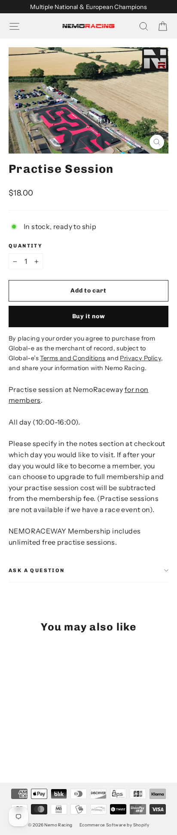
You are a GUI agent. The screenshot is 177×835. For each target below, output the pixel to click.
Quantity (26, 246)
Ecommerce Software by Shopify (114, 825)
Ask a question (37, 570)
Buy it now (88, 316)
